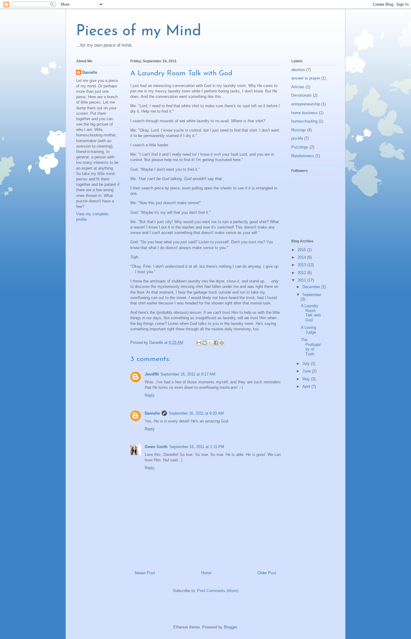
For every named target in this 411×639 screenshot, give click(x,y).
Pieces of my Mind (138, 31)
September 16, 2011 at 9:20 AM (196, 413)
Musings (298, 130)
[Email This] (199, 343)
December (311, 287)
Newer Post (145, 573)
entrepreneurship (305, 104)
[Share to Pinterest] (222, 343)
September (311, 294)
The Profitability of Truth (311, 347)
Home (206, 573)
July (306, 363)
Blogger (230, 627)
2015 (302, 250)
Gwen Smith (156, 446)
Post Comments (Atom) (217, 590)
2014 (302, 257)
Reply (150, 395)
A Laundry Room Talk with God (311, 313)
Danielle (152, 413)
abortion (298, 69)
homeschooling (304, 121)
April (306, 386)
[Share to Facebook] (216, 343)
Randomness (302, 156)
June (307, 371)
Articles (297, 87)
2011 (302, 280)
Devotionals (301, 95)
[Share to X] (210, 343)
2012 (302, 272)
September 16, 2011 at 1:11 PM (196, 446)
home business (304, 113)
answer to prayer (305, 78)
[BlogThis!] (205, 343)
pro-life (297, 138)
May (306, 379)
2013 (302, 265)
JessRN (152, 374)
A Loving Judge (308, 330)
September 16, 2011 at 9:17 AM (187, 374)
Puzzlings (299, 147)
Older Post (267, 573)
